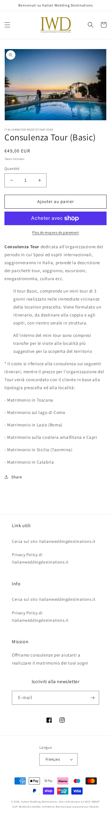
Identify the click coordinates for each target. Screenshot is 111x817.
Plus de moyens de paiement (55, 232)
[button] (7, 24)
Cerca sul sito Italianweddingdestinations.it (53, 541)
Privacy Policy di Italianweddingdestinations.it (40, 558)
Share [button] (16, 477)
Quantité (11, 168)
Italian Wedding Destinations (39, 801)
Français (53, 759)
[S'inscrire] (92, 698)
